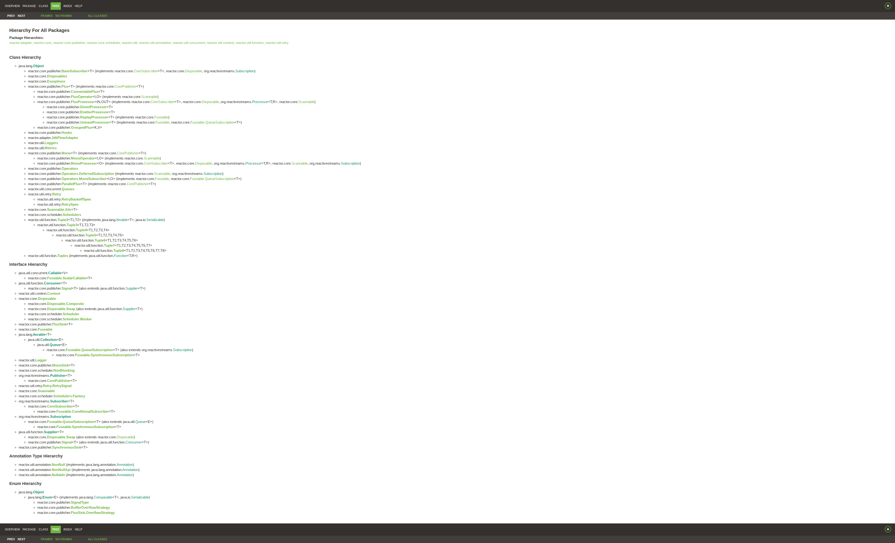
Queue (140, 422)
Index (67, 6)
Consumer (134, 442)
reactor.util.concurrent (189, 43)
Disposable (193, 71)
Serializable (155, 220)
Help (78, 6)
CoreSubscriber (146, 71)
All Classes (97, 15)
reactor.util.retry (277, 43)
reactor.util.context (220, 43)
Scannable (149, 97)
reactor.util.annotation (155, 43)
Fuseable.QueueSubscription (212, 122)
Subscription (244, 71)
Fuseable (161, 117)
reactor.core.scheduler (103, 43)
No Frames (63, 15)
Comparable (103, 497)
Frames (47, 15)
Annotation (125, 465)
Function (120, 256)
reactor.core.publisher (69, 43)
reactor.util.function (250, 43)
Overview (12, 6)
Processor (260, 102)
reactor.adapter (20, 43)
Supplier (132, 288)
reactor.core (42, 43)
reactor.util (129, 43)
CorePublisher (125, 86)
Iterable (121, 220)
